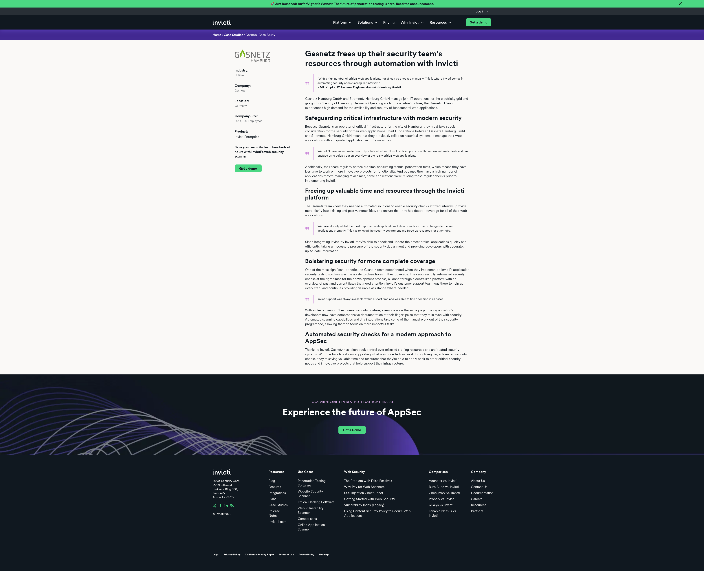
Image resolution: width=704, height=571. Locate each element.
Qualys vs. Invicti (441, 505)
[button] (482, 11)
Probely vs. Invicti (441, 499)
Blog (272, 481)
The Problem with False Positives (368, 481)
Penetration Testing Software (312, 483)
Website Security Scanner (310, 493)
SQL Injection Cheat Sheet (363, 493)
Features (275, 487)
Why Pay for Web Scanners (364, 487)
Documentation (482, 493)
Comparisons (307, 519)
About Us (478, 481)
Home (217, 35)
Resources (478, 505)
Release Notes (274, 513)
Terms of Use (286, 554)
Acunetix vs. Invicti (442, 481)
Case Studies (233, 35)
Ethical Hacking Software (316, 502)
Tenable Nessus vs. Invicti (443, 513)
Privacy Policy (232, 554)
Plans (272, 499)
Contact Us (479, 487)
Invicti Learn (278, 522)
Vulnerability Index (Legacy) (364, 505)
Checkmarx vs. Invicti (444, 493)
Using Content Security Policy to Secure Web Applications (377, 513)
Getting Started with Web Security (369, 499)
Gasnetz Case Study (260, 35)
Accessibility (306, 554)
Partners (477, 511)
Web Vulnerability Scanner (310, 510)
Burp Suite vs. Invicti (444, 487)
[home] (222, 22)
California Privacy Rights (259, 554)
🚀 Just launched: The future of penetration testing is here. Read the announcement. (352, 4)
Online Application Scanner (311, 527)
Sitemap (324, 554)
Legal (216, 554)
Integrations (277, 493)
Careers (476, 499)
